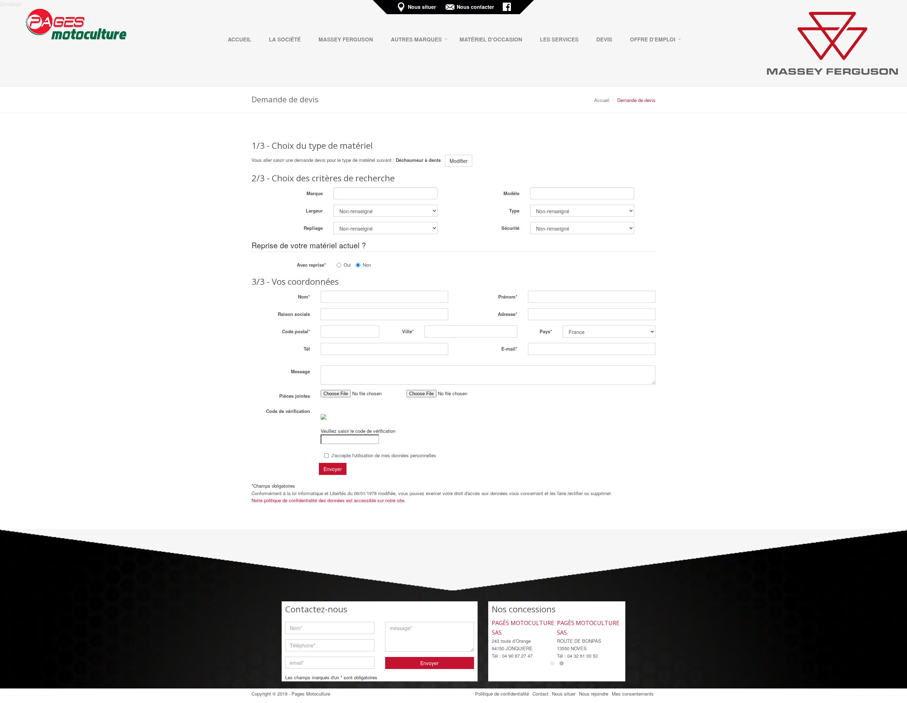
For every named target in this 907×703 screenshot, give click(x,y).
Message (300, 371)
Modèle (511, 193)
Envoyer (429, 663)
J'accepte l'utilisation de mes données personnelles (383, 455)
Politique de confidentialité (502, 693)
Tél (307, 348)
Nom (303, 296)
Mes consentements (633, 693)
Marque (314, 193)
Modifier (459, 160)
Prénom (507, 296)
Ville (407, 331)
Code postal (295, 331)
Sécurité (510, 228)
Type (514, 210)
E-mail (508, 348)
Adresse (507, 314)
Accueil (601, 100)
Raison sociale (294, 314)
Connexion (11, 3)
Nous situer (423, 7)
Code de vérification (288, 411)
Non (367, 264)
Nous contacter (476, 7)
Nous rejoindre (593, 693)
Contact (540, 693)
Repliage (313, 228)
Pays (545, 331)
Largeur (314, 210)
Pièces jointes (294, 395)
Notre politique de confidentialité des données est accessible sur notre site (328, 500)
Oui (347, 264)
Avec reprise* (311, 264)
